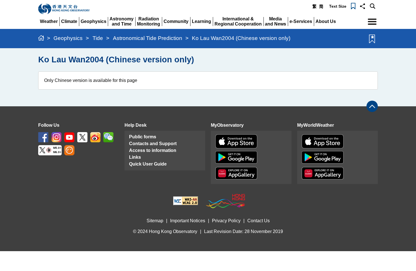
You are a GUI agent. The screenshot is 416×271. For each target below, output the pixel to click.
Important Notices (187, 220)
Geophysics (68, 38)
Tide (98, 38)
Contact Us (258, 220)
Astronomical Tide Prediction (147, 38)
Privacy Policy (226, 220)
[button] (362, 5)
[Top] (372, 106)
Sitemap (155, 220)
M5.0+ (57, 147)
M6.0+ (57, 152)
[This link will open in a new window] (43, 136)
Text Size (337, 6)
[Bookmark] (353, 5)
